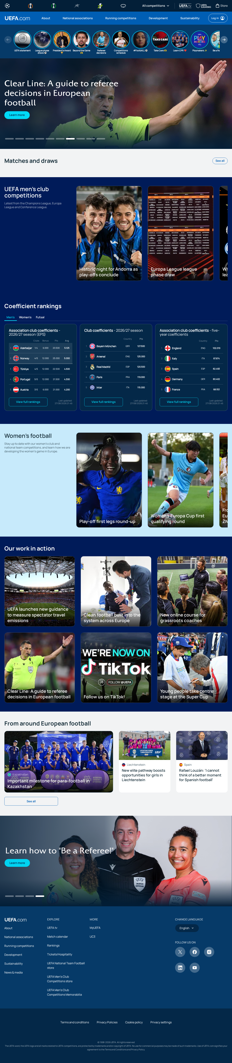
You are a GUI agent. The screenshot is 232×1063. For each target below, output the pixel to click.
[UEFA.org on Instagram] (209, 956)
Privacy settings (161, 1022)
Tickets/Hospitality (59, 954)
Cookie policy (134, 1022)
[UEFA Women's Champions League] (123, 5)
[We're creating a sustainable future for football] (116, 103)
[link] (46, 18)
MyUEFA (95, 928)
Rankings (53, 945)
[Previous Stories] (8, 39)
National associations (18, 937)
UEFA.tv (52, 928)
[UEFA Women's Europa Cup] (100, 5)
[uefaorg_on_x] (180, 956)
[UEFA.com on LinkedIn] (180, 972)
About (8, 928)
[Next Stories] (224, 39)
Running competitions (19, 946)
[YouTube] (195, 972)
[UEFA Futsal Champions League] (77, 5)
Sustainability (13, 964)
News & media (13, 972)
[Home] (15, 920)
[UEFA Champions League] (7, 5)
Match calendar (57, 937)
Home (17, 18)
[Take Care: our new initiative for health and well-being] (116, 861)
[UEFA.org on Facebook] (195, 956)
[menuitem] (47, 18)
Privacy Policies (107, 1022)
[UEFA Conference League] (54, 5)
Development (13, 955)
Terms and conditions (74, 1022)
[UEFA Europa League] (30, 5)
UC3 (92, 937)
